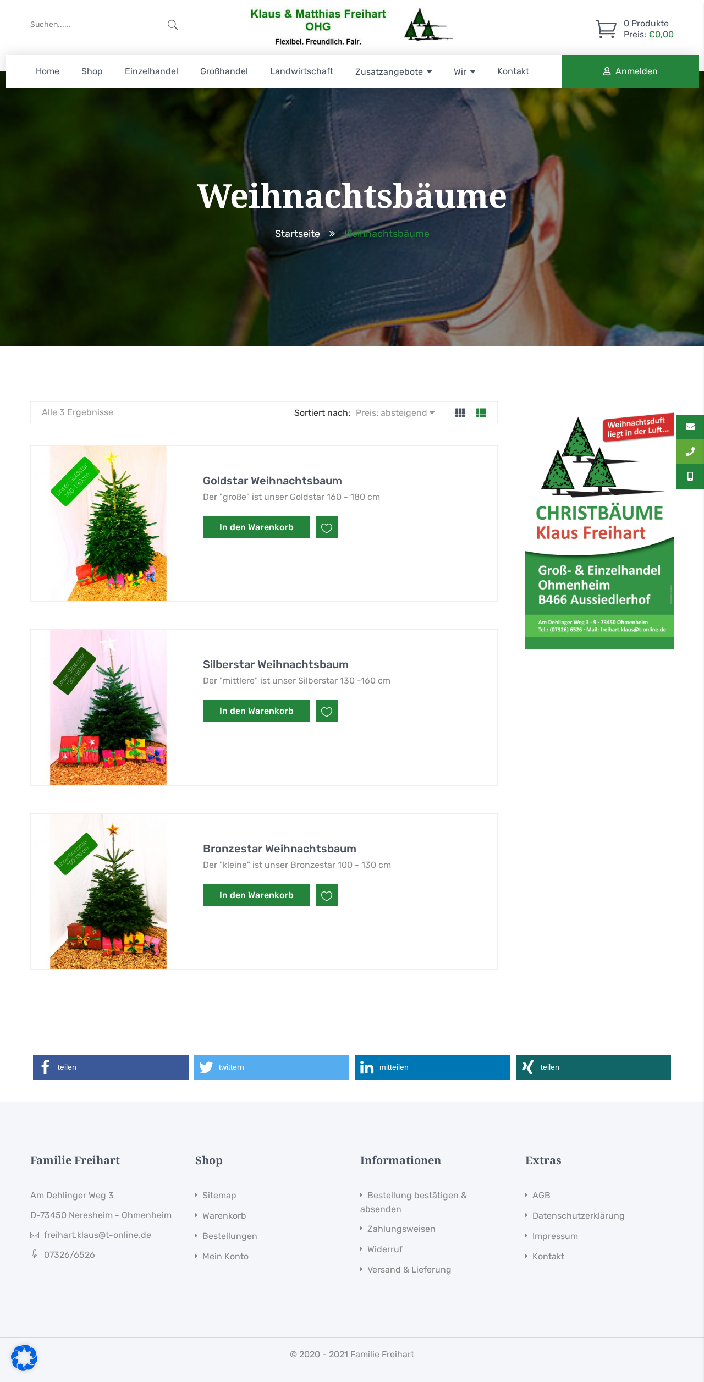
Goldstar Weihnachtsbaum (272, 480)
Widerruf (385, 1249)
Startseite (297, 234)
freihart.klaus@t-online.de (97, 1235)
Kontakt (513, 71)
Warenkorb (224, 1215)
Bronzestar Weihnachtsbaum (279, 848)
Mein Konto (225, 1256)
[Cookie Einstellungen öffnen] (24, 1368)
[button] (111, 1067)
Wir (460, 72)
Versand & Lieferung (409, 1269)
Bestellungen (229, 1236)
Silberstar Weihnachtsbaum (276, 664)
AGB (541, 1195)
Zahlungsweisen (401, 1229)
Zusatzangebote (389, 72)
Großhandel (224, 71)
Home (47, 71)
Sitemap (219, 1195)
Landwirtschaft (301, 71)
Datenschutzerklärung (578, 1215)
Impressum (555, 1236)
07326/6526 (69, 1254)
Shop (92, 71)
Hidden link (352, 10)
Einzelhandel (151, 71)
